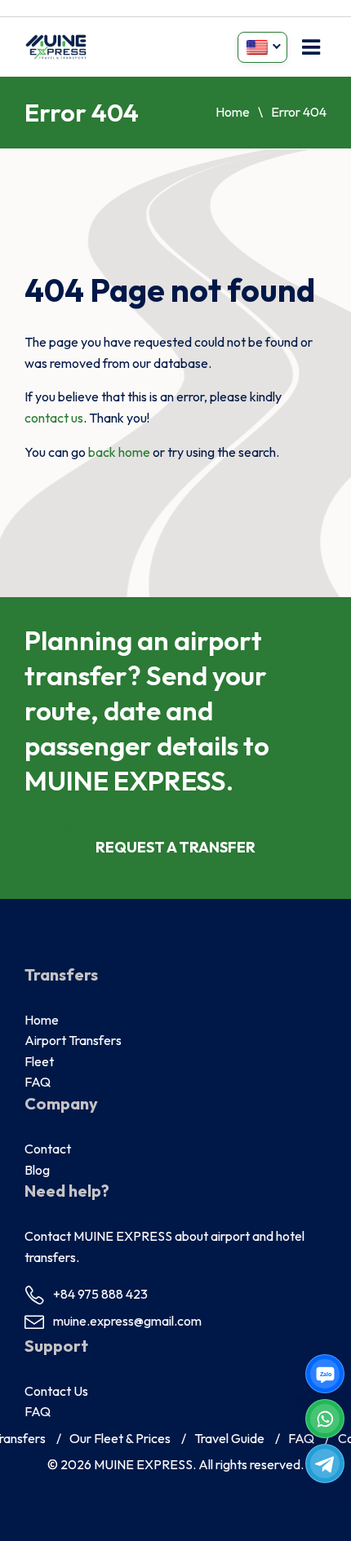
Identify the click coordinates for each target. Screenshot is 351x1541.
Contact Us (56, 1391)
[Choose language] (262, 47)
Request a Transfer (175, 847)
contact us (53, 418)
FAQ (37, 1082)
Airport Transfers (73, 1040)
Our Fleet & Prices (120, 1438)
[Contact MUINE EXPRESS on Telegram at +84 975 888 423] (324, 1463)
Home (232, 112)
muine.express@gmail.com (127, 1321)
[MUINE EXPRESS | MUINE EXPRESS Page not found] (55, 46)
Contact (47, 1148)
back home (119, 452)
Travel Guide (229, 1438)
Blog (37, 1170)
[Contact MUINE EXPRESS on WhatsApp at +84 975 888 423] (324, 1418)
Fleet (39, 1061)
